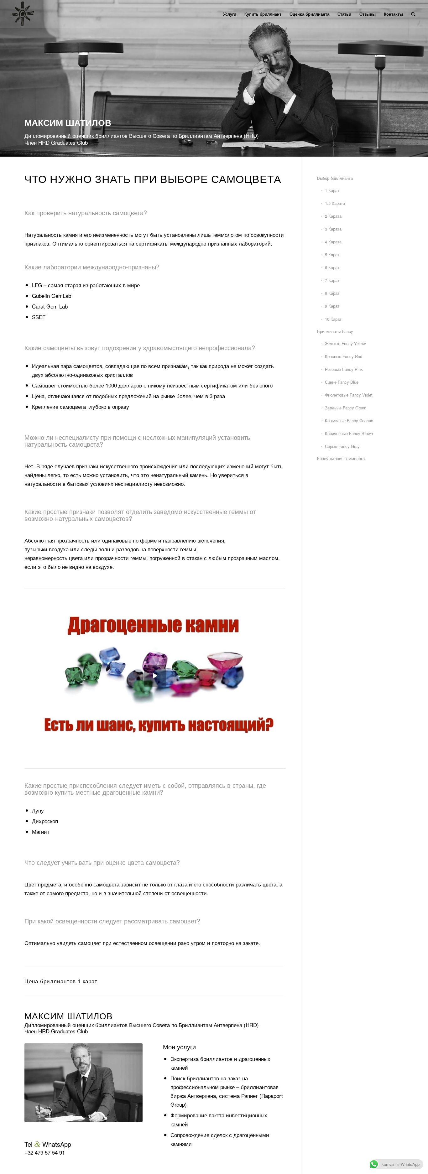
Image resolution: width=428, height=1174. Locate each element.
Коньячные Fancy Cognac (349, 420)
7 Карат (332, 280)
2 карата (89, 981)
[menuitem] (229, 14)
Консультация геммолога (341, 458)
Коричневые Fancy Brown (349, 433)
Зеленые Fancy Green (345, 408)
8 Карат (332, 293)
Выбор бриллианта (335, 178)
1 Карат (332, 190)
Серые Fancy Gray (342, 446)
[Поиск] (413, 14)
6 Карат (332, 267)
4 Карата (333, 242)
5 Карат (332, 254)
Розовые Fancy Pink (344, 369)
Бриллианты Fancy (335, 331)
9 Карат (332, 306)
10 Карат (333, 319)
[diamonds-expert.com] (22, 14)
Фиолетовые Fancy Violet (349, 395)
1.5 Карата (335, 203)
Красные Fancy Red (343, 356)
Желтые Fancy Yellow (345, 343)
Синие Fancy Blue (341, 382)
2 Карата (333, 216)
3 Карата (333, 229)
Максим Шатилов (68, 1015)
